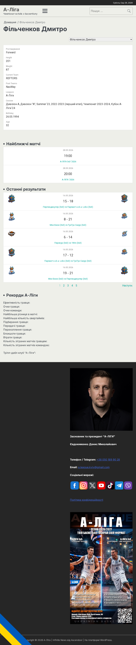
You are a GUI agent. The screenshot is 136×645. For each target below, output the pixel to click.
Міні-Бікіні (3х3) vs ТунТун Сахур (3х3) (68, 225)
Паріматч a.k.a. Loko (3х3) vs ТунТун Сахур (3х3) (68, 261)
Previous (8, 285)
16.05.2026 (68, 195)
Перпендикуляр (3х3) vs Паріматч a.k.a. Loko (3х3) (68, 207)
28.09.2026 (68, 150)
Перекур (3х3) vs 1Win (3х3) (68, 243)
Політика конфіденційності (86, 499)
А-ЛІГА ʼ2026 (68, 179)
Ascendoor (76, 640)
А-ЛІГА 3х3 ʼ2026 (68, 161)
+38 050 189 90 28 (108, 459)
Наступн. (127, 285)
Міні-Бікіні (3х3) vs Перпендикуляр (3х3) (68, 279)
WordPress (106, 640)
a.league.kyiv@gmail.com (94, 467)
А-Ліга (11, 9)
